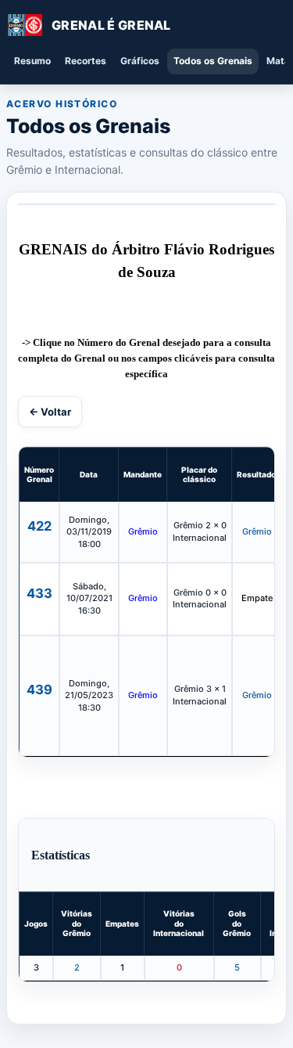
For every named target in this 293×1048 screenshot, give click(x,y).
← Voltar (50, 411)
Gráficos (139, 61)
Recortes (85, 61)
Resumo (32, 61)
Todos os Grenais (212, 61)
